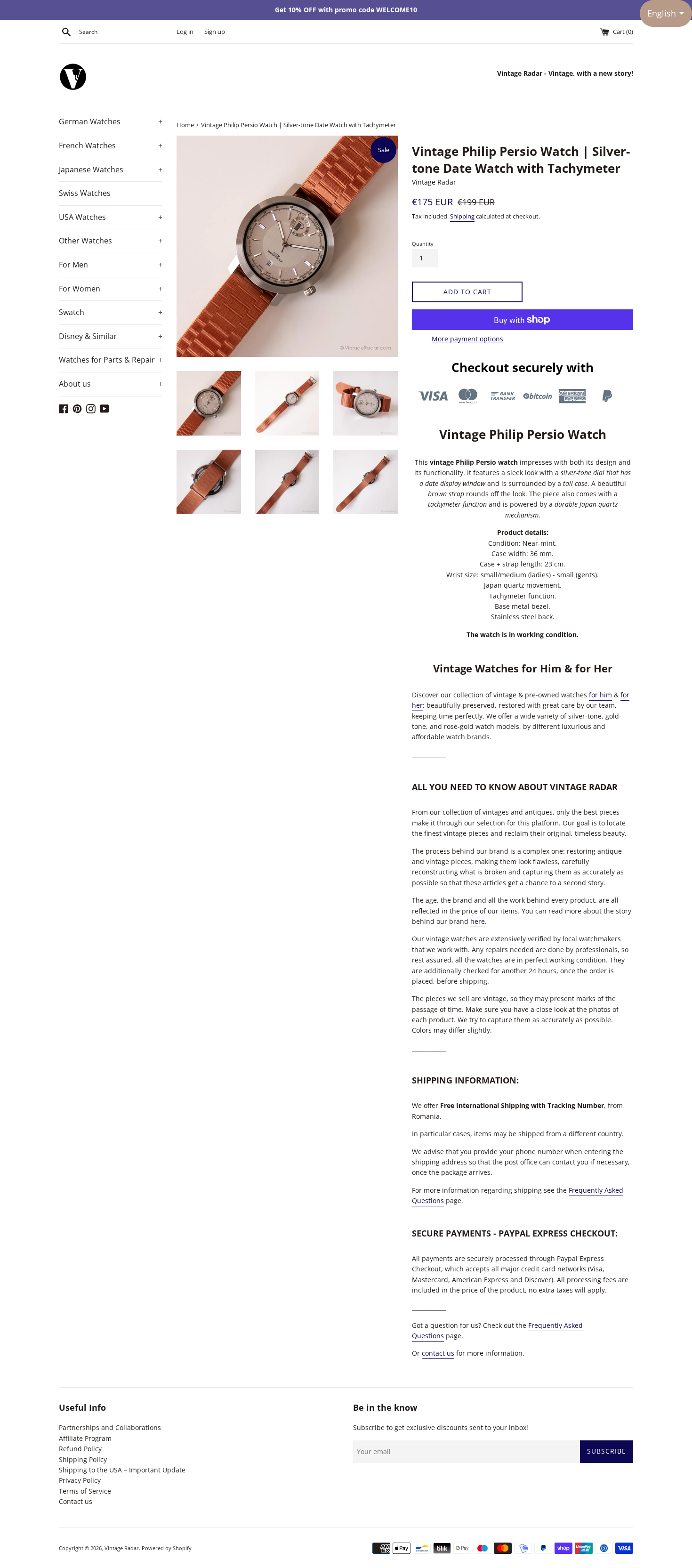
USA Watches (110, 217)
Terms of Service (85, 1491)
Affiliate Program (85, 1438)
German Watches (110, 121)
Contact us (75, 1501)
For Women (110, 288)
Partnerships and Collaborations (110, 1427)
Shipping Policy (83, 1459)
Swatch (110, 312)
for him (600, 694)
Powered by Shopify (167, 1548)
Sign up (214, 32)
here (477, 921)
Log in (185, 32)
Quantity (423, 243)
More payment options (467, 338)
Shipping (462, 216)
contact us (438, 1353)
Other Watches (110, 240)
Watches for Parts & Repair (110, 360)
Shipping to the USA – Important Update (122, 1469)
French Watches (110, 145)
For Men (110, 264)
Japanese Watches (110, 169)
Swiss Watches (85, 193)
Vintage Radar (122, 1548)
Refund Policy (80, 1448)
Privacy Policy (80, 1480)
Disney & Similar (110, 336)
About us (110, 384)
